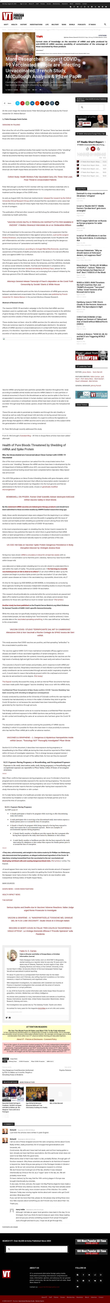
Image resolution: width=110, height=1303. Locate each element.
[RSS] (88, 6)
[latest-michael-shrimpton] (91, 360)
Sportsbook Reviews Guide (26, 1301)
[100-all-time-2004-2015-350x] (91, 1244)
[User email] (10, 1018)
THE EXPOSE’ (7, 900)
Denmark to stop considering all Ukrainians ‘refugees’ (91, 194)
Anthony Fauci (13, 1061)
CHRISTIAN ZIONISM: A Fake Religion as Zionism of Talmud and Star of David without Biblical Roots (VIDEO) (92, 320)
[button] (105, 25)
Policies (42, 4)
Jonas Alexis (86, 372)
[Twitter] (95, 6)
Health (14, 24)
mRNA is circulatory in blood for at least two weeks (40, 555)
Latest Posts (81, 189)
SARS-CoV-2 (50, 1061)
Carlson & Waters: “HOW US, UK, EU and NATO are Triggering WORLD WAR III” (92, 336)
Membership (56, 4)
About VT (31, 4)
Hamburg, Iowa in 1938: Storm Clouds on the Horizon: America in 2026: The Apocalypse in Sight (91, 304)
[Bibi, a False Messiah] (60, 1094)
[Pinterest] (22, 103)
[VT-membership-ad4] (91, 127)
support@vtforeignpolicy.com (48, 1287)
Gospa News (13, 1059)
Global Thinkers (82, 405)
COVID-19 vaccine (24, 1061)
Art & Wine (41, 1008)
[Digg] (57, 103)
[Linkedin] (32, 103)
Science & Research (27, 30)
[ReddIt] (37, 103)
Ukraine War (30, 1100)
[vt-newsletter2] (91, 398)
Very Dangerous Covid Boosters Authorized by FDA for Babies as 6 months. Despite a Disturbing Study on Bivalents (17, 1072)
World (72, 24)
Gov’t (6, 24)
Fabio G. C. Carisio (13, 90)
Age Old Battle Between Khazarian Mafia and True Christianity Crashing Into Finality (36, 1105)
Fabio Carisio (95, 376)
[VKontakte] (99, 6)
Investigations (36, 24)
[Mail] (77, 6)
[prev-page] (3, 1116)
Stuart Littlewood (81, 381)
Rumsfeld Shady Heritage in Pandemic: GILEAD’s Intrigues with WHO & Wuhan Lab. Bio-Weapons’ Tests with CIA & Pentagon (11, 1107)
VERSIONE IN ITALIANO (11, 125)
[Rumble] (84, 6)
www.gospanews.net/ (14, 1012)
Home (4, 30)
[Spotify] (91, 6)
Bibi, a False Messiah (56, 1103)
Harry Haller (20, 1209)
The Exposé (6, 682)
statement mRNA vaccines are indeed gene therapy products (32, 507)
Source (4, 773)
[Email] (42, 103)
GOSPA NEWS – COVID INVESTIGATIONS (17, 889)
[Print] (47, 103)
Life (47, 24)
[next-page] (7, 1116)
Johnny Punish (96, 386)
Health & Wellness (13, 30)
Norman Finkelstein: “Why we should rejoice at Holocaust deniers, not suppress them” (89, 252)
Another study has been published (15, 605)
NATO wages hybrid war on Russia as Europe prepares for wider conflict (91, 223)
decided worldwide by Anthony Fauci (39, 269)
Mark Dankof (99, 379)
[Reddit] (81, 6)
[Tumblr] (52, 103)
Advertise (77, 4)
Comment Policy (50, 1039)
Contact (84, 4)
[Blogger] (70, 6)
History (23, 24)
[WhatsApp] (27, 103)
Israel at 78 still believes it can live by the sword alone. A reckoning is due (91, 237)
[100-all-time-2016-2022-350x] (91, 1254)
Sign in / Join (23, 4)
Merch (71, 4)
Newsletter (65, 4)
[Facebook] (74, 6)
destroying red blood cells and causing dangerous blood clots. (26, 861)
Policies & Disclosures (34, 1039)
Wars (64, 24)
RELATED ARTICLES (10, 1082)
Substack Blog (25, 436)
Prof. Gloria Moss (87, 379)
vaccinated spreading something (30, 619)
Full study (38, 676)
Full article (59, 600)
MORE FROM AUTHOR (27, 1082)
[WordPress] (102, 6)
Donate (49, 4)
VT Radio (92, 24)
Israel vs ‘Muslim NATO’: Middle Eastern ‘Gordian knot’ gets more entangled (91, 208)
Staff (37, 4)
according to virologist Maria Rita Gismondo (42, 249)
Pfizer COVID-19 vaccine (37, 1061)
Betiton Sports (40, 1301)
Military (55, 24)
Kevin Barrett (97, 372)
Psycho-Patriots (65, 1070)
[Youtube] (106, 6)
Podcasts (82, 24)
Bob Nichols (93, 381)
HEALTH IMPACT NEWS (11, 895)
